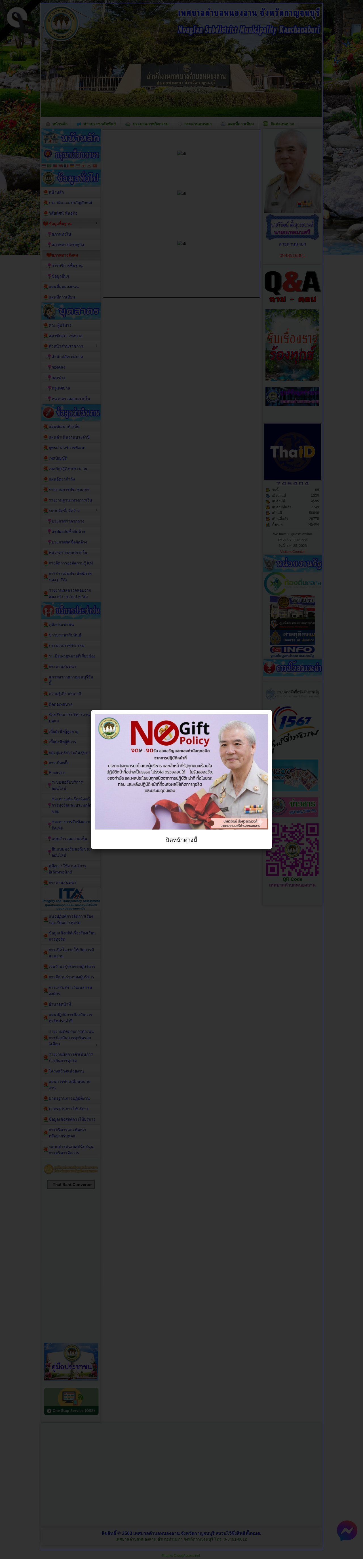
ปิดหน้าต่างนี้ (181, 840)
